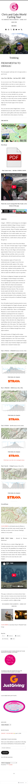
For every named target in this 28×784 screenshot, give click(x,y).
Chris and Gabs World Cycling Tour (14, 16)
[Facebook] (6, 30)
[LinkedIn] (14, 30)
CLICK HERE (4, 526)
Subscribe (5, 752)
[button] (7, 615)
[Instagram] (9, 30)
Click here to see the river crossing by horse (14, 460)
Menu (14, 25)
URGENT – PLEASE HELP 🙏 (8, 733)
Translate (10, 764)
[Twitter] (11, 30)
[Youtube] (16, 30)
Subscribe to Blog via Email (9, 739)
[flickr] (19, 30)
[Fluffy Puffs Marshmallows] (22, 30)
